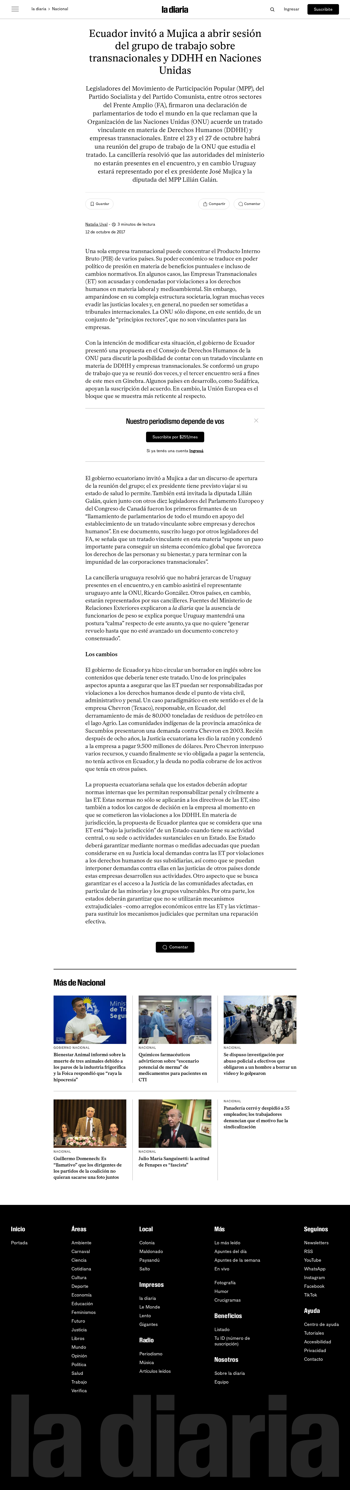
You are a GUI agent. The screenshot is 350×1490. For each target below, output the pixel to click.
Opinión (79, 1356)
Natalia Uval (96, 224)
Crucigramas (227, 1300)
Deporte (79, 1286)
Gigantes (148, 1324)
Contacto (313, 1359)
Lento (145, 1316)
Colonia (147, 1243)
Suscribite (323, 9)
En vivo (221, 1269)
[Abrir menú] (15, 9)
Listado (222, 1329)
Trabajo (79, 1382)
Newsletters (316, 1243)
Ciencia (79, 1260)
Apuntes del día (230, 1251)
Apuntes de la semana (237, 1260)
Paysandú (149, 1260)
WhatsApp (314, 1269)
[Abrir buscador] (272, 9)
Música (146, 1362)
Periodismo (150, 1354)
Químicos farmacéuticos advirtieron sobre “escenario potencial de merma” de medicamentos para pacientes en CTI (173, 1067)
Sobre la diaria (229, 1373)
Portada (19, 1243)
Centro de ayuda (321, 1324)
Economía (81, 1295)
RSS (308, 1251)
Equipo (221, 1382)
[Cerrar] (256, 421)
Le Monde (149, 1307)
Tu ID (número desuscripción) (232, 1341)
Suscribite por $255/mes (175, 437)
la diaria (39, 8)
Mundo (78, 1347)
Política (78, 1364)
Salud (77, 1373)
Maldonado (151, 1251)
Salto (144, 1269)
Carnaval (80, 1251)
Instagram (314, 1277)
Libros (77, 1338)
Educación (82, 1304)
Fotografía (225, 1283)
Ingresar (291, 9)
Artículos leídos (155, 1371)
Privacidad (315, 1350)
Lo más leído (227, 1243)
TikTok (310, 1295)
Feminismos (83, 1312)
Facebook (314, 1286)
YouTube (312, 1260)
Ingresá (196, 450)
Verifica (79, 1391)
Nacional (60, 8)
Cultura (79, 1277)
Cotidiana (81, 1269)
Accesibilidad (317, 1342)
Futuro (78, 1321)
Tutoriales (314, 1333)
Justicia (79, 1330)
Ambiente (81, 1243)
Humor (221, 1291)
